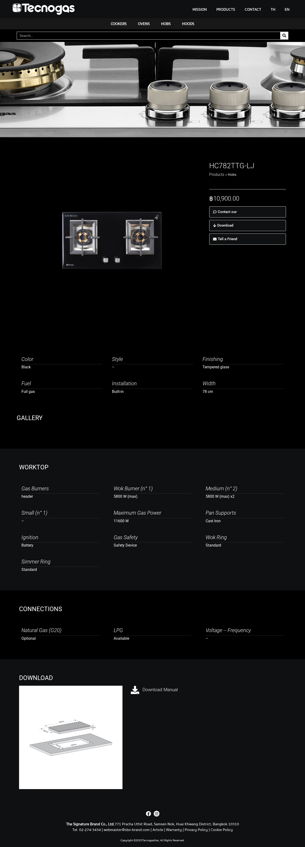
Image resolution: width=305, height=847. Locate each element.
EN (287, 9)
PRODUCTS (225, 9)
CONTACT (253, 9)
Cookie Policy (222, 830)
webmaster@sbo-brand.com (127, 830)
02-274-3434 (90, 830)
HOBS (166, 24)
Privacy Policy (196, 830)
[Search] (284, 35)
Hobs (232, 175)
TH (273, 9)
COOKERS (119, 24)
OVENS (144, 24)
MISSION (200, 9)
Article (157, 830)
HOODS (188, 24)
